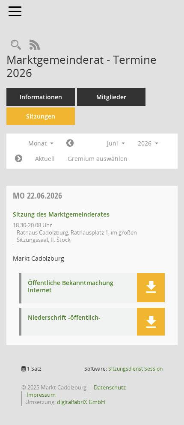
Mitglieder (111, 97)
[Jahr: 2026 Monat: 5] (70, 143)
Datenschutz (110, 387)
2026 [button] (145, 143)
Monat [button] (38, 143)
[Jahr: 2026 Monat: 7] (19, 158)
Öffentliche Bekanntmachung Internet (70, 286)
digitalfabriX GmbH (81, 402)
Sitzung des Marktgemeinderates (61, 214)
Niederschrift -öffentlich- (64, 317)
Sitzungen (40, 116)
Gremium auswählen (98, 159)
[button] (151, 287)
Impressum (40, 394)
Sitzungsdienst (135, 368)
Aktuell (45, 159)
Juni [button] (113, 143)
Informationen (41, 97)
